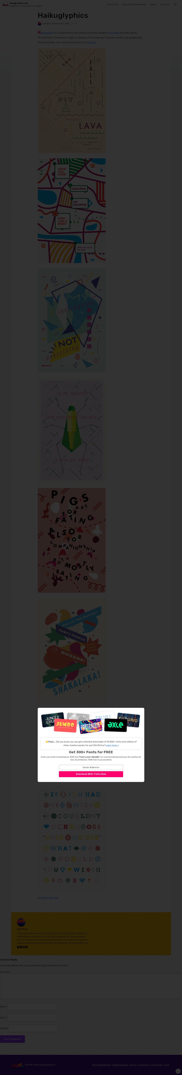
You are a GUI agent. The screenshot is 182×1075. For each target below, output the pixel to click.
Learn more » (112, 745)
